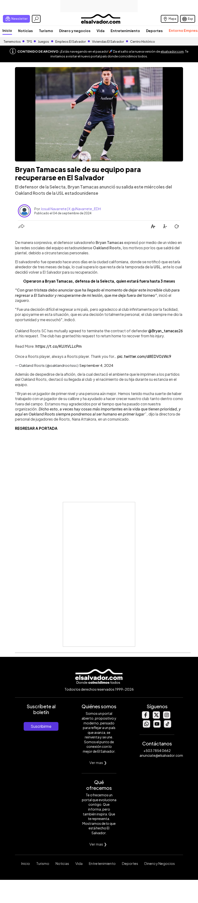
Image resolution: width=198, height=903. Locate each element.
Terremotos (12, 41)
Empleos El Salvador (70, 41)
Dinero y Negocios (159, 863)
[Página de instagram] (166, 717)
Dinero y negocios (75, 30)
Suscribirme (41, 726)
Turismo (46, 30)
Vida (101, 30)
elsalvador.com (172, 51)
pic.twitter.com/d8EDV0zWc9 (144, 356)
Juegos (43, 41)
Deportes (154, 30)
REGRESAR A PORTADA (36, 428)
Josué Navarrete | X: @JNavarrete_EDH (71, 209)
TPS (29, 41)
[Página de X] (156, 717)
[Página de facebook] (145, 717)
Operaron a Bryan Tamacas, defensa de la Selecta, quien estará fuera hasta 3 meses (99, 281)
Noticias (25, 30)
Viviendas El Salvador (108, 41)
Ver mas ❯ (98, 762)
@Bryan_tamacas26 (165, 330)
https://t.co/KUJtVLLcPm (58, 346)
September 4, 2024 (96, 365)
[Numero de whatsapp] (146, 726)
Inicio (7, 30)
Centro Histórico (142, 41)
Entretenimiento (125, 30)
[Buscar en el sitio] (36, 19)
